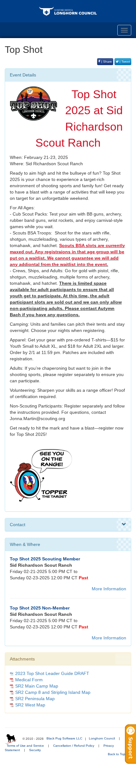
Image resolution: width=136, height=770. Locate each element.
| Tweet (124, 61)
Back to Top (117, 754)
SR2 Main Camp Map (36, 686)
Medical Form (29, 679)
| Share (106, 61)
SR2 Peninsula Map (35, 698)
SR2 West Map (30, 704)
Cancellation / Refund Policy (73, 745)
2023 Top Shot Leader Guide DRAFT (52, 673)
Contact (17, 524)
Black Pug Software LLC (64, 738)
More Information (109, 588)
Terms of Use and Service (25, 745)
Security (35, 750)
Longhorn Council (102, 738)
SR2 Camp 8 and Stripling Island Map (52, 692)
